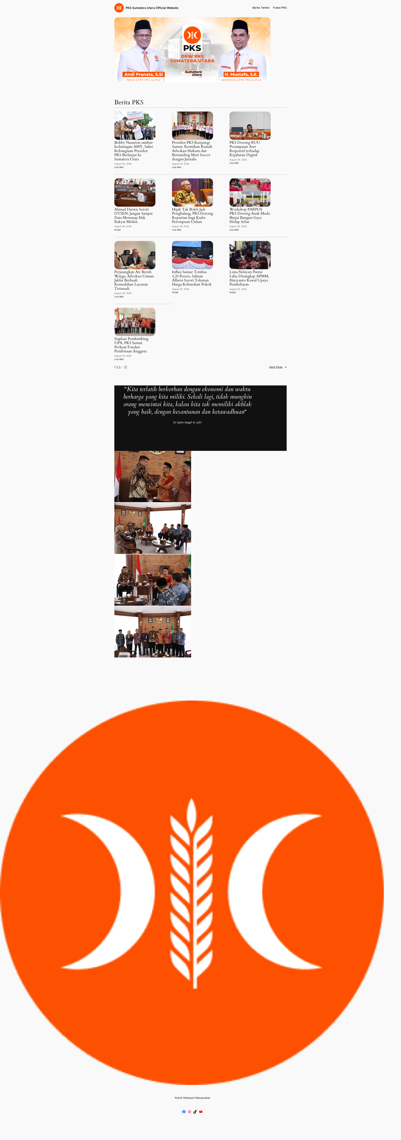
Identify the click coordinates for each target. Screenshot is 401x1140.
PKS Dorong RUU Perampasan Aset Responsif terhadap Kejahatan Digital (244, 149)
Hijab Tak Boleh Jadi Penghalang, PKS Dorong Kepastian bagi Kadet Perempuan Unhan (192, 215)
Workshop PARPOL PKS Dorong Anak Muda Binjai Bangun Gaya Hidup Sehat (249, 215)
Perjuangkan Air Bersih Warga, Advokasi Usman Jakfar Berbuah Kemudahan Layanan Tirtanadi (134, 280)
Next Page (278, 367)
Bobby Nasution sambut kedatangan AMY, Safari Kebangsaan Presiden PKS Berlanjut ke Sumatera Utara (133, 151)
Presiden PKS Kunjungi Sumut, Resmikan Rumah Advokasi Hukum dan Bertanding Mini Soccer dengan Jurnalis (192, 151)
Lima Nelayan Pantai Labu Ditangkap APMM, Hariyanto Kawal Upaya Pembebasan (249, 278)
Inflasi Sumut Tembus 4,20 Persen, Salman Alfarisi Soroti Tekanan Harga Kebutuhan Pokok (192, 278)
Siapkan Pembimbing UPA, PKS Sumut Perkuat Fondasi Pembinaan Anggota (131, 345)
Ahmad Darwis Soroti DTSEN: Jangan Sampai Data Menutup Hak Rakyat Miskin (133, 215)
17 (125, 367)
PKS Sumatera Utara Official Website (152, 8)
